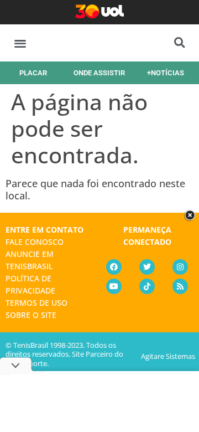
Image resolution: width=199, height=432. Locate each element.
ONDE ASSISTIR (99, 73)
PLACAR (33, 73)
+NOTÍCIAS (165, 73)
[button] (20, 43)
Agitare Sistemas (168, 356)
